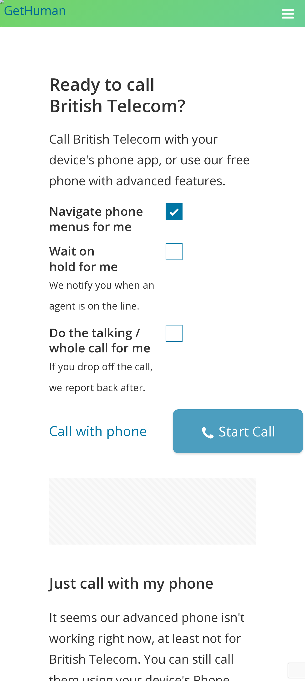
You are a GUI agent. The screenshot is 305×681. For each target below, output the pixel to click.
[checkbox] (174, 218)
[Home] (43, 13)
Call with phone (98, 430)
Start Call (245, 431)
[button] (288, 13)
